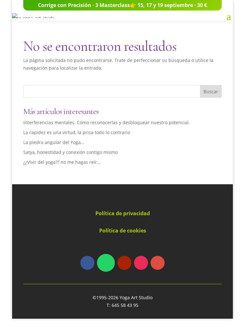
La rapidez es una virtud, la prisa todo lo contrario (76, 132)
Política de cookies (122, 230)
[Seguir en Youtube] (124, 263)
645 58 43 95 (125, 305)
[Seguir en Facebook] (87, 263)
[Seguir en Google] (158, 263)
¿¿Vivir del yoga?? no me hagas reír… (61, 162)
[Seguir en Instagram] (141, 263)
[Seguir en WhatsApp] (106, 263)
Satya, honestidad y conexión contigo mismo (70, 152)
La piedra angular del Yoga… (53, 142)
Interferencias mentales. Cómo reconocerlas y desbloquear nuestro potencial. (106, 122)
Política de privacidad (122, 213)
